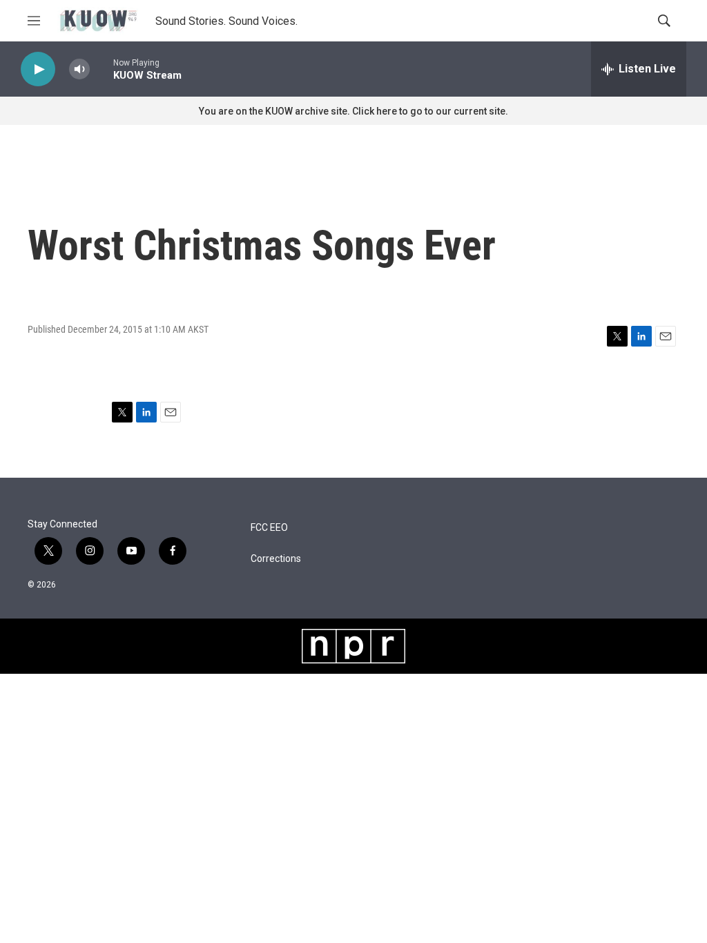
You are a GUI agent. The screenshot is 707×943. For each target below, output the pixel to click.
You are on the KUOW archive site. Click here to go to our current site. (353, 111)
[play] (38, 69)
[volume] (79, 69)
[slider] (101, 68)
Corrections (276, 559)
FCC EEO (269, 528)
